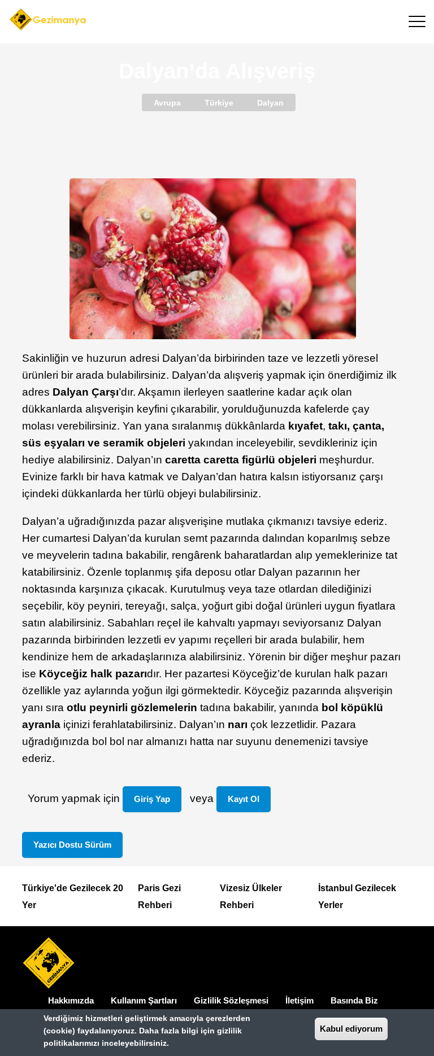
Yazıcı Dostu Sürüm (72, 844)
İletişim (299, 1000)
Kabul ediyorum (351, 1028)
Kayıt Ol (243, 799)
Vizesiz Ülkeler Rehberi (251, 896)
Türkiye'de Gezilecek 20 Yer (72, 896)
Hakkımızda (71, 1000)
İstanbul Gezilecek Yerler (357, 896)
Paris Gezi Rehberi (159, 896)
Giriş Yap (152, 799)
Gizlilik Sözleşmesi (231, 1000)
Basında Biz (354, 1000)
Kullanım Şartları (144, 1000)
